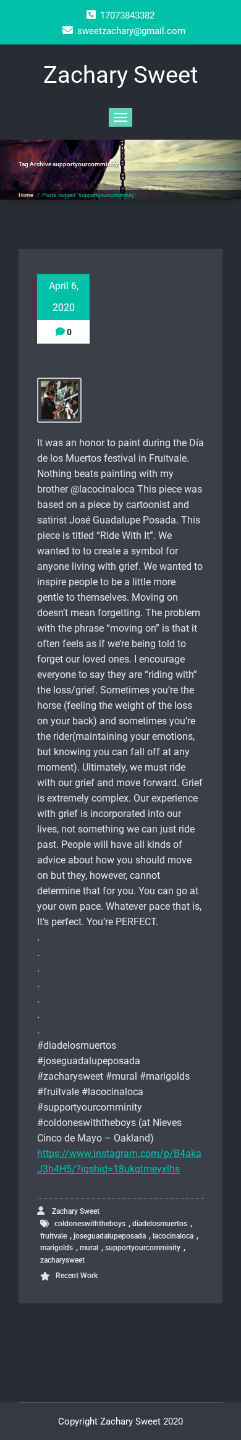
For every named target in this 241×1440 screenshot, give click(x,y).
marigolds (56, 1247)
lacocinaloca (173, 1236)
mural (89, 1247)
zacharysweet (62, 1260)
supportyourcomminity (142, 1247)
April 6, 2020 (63, 296)
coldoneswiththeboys (89, 1223)
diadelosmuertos (159, 1223)
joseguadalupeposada (110, 1236)
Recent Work (77, 1275)
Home (26, 195)
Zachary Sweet (74, 1211)
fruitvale (53, 1236)
